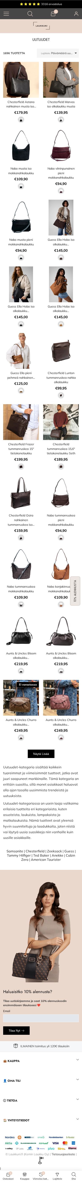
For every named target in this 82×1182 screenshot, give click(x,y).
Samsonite (15, 851)
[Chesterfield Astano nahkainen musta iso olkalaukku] (21, 80)
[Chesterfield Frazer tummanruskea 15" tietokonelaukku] (21, 422)
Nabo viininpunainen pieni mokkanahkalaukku (61, 173)
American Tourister (46, 859)
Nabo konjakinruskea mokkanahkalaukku (61, 589)
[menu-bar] (6, 13)
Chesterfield (35, 851)
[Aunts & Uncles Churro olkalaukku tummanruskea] (21, 698)
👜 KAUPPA (11, 1061)
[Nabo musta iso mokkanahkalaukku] (21, 146)
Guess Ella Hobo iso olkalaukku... (61, 242)
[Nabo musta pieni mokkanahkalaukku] (21, 217)
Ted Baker (41, 855)
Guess (69, 851)
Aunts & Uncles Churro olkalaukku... (21, 722)
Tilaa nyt (14, 1030)
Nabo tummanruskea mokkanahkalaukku (21, 589)
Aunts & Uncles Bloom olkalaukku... (21, 655)
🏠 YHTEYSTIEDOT (16, 1120)
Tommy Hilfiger (19, 855)
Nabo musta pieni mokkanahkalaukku (21, 242)
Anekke (57, 855)
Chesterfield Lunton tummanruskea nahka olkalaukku (61, 377)
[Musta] (21, 119)
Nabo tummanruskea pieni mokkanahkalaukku (61, 519)
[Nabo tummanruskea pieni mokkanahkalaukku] (61, 493)
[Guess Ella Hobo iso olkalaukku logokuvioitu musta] (21, 284)
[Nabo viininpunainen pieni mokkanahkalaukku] (61, 146)
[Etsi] (30, 13)
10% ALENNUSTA (75, 591)
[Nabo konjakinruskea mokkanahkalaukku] (61, 564)
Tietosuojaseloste (63, 1154)
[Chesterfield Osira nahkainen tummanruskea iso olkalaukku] (21, 493)
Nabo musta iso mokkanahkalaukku (21, 171)
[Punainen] (61, 191)
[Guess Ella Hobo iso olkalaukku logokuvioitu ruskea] (61, 284)
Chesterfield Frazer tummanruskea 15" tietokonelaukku (21, 448)
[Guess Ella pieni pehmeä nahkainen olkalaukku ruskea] (21, 351)
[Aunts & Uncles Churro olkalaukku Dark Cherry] (61, 698)
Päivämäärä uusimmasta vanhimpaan (60, 53)
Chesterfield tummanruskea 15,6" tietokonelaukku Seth (61, 448)
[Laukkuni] (41, 26)
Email (6, 1011)
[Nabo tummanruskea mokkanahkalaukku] (21, 564)
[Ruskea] (61, 257)
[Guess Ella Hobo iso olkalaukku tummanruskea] (61, 217)
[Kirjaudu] (76, 13)
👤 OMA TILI (11, 1081)
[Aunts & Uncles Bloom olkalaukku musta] (21, 631)
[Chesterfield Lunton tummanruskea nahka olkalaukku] (61, 351)
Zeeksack (54, 851)
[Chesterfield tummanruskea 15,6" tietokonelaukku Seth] (61, 422)
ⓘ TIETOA (10, 1100)
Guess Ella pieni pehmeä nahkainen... (21, 375)
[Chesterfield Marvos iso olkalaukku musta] (61, 80)
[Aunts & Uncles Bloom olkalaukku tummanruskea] (61, 631)
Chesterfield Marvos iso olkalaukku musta (61, 104)
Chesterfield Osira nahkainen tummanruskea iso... (21, 519)
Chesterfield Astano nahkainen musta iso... (21, 104)
